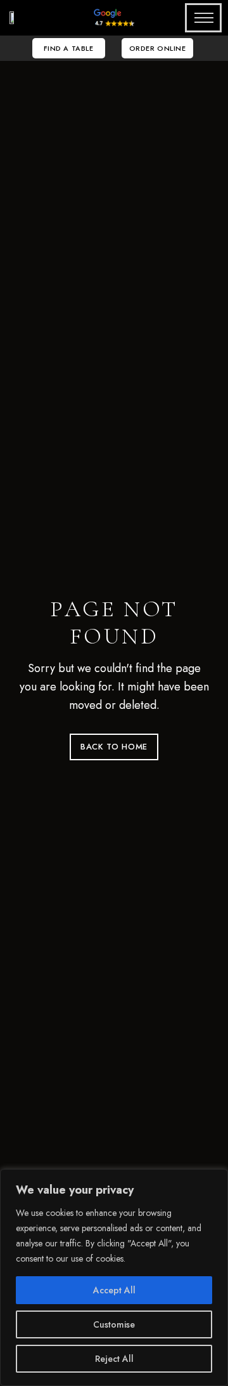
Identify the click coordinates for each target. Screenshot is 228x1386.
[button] (68, 48)
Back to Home (114, 747)
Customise (114, 1324)
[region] (114, 1277)
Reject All (114, 1358)
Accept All (114, 1290)
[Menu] (199, 17)
